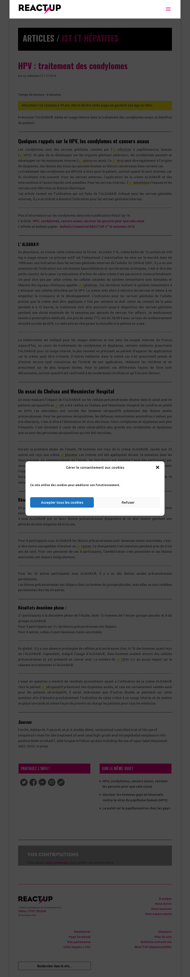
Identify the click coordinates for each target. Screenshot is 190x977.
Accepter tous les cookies (62, 502)
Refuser (128, 502)
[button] (157, 467)
